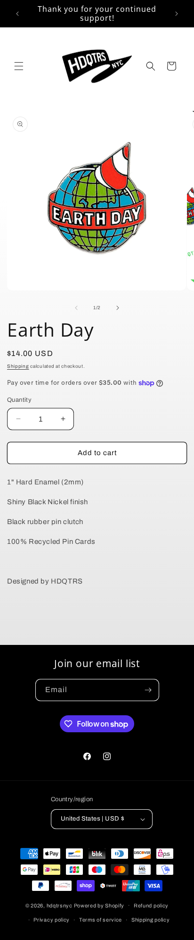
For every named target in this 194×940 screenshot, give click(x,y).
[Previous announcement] (17, 13)
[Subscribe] (148, 690)
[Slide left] (76, 307)
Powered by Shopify (99, 905)
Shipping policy (150, 920)
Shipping (18, 366)
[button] (18, 66)
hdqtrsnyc (60, 905)
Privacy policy (51, 920)
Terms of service (100, 920)
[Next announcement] (176, 13)
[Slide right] (117, 307)
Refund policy (151, 905)
